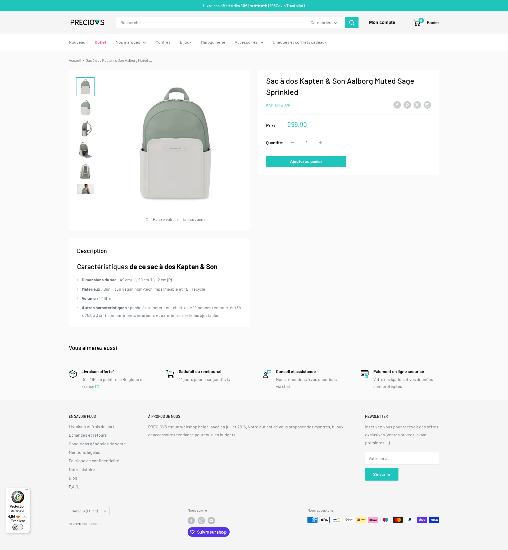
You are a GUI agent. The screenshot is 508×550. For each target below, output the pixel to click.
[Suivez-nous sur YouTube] (211, 520)
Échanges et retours (88, 434)
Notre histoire (82, 469)
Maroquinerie (213, 42)
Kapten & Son (278, 105)
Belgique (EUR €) (85, 511)
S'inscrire (382, 474)
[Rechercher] (352, 22)
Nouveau (77, 42)
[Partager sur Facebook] (397, 104)
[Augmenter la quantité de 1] (320, 142)
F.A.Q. (74, 486)
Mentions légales (84, 452)
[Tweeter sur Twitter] (417, 104)
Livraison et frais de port (91, 426)
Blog (73, 477)
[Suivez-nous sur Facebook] (191, 520)
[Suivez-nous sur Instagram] (201, 520)
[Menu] (27, 491)
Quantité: (275, 142)
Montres (163, 42)
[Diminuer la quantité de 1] (292, 142)
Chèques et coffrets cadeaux (300, 42)
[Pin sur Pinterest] (407, 104)
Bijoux (186, 42)
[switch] (17, 527)
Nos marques (128, 42)
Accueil (75, 60)
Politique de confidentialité (94, 460)
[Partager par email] (427, 104)
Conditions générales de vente (97, 443)
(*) (97, 386)
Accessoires (246, 42)
